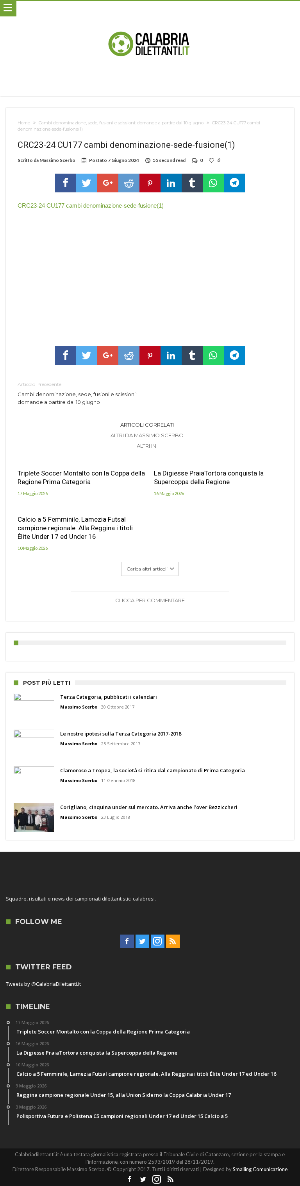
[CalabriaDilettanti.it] (150, 8)
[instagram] (157, 942)
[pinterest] (150, 183)
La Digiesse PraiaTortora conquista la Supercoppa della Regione (209, 477)
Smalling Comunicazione (260, 1169)
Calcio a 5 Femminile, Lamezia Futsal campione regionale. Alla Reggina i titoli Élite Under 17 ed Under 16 (75, 527)
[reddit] (128, 183)
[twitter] (86, 183)
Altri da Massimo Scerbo (147, 435)
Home (24, 123)
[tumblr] (192, 183)
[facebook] (65, 183)
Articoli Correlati (147, 425)
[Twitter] (142, 942)
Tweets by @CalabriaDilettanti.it (43, 983)
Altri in (147, 446)
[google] (107, 183)
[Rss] (173, 942)
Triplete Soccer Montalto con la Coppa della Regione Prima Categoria (81, 477)
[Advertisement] (150, 275)
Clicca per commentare (150, 600)
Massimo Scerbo (57, 160)
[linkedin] (171, 183)
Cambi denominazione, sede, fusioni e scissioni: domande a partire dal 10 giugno (121, 123)
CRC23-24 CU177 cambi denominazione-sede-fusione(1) (91, 205)
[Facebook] (127, 942)
